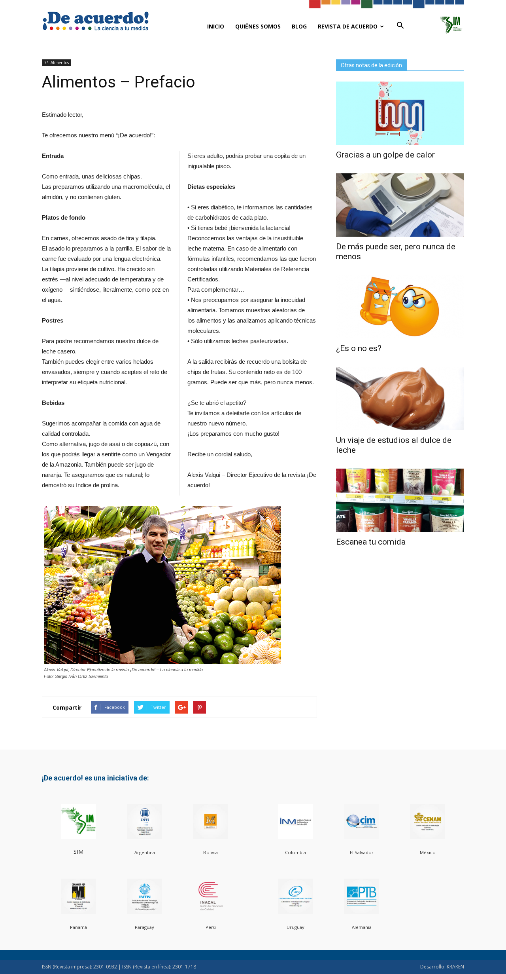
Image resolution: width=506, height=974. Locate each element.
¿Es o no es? (358, 348)
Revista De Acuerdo (348, 26)
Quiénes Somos (258, 26)
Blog (299, 26)
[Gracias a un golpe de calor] (400, 113)
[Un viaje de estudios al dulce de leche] (400, 398)
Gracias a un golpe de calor (385, 154)
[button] (400, 25)
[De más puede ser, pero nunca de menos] (400, 205)
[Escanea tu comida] (400, 500)
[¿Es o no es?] (400, 306)
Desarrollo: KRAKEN (442, 966)
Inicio (215, 26)
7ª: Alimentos (56, 62)
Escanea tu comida (371, 542)
